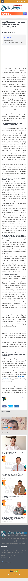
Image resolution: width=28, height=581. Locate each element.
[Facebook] (20, 1)
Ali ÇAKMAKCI (14, 421)
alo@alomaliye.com (6, 561)
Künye (10, 563)
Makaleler (20, 29)
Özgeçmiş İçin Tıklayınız (9, 425)
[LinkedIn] (22, 1)
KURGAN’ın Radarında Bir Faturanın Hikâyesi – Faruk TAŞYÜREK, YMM (13, 452)
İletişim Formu (4, 563)
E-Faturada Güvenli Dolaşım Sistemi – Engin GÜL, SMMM (13, 497)
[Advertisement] (14, 57)
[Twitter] (17, 1)
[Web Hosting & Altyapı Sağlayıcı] (14, 571)
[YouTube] (24, 1)
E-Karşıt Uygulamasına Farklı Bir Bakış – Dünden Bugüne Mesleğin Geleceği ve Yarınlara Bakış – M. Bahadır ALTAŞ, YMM (13, 518)
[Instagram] (26, 1)
